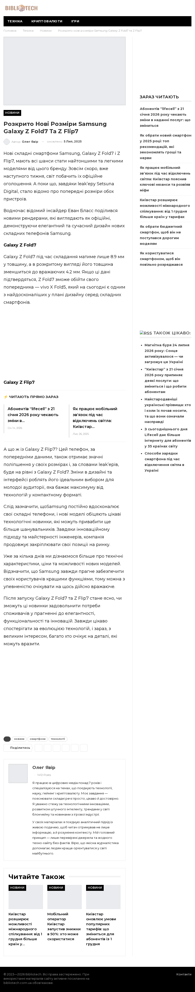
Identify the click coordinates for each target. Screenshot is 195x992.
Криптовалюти (47, 21)
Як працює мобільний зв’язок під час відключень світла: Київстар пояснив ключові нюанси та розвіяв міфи (165, 179)
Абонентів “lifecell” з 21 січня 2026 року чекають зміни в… (33, 415)
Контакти (183, 974)
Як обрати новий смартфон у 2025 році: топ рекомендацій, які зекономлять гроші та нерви (165, 146)
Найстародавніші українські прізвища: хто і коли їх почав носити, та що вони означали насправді (168, 410)
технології (58, 738)
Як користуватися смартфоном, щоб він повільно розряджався (161, 259)
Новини (12, 112)
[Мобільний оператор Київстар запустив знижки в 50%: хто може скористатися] (64, 897)
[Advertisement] (65, 343)
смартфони (37, 738)
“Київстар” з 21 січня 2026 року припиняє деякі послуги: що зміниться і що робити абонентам (165, 380)
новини (19, 738)
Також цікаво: (172, 333)
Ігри (75, 21)
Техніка (15, 21)
